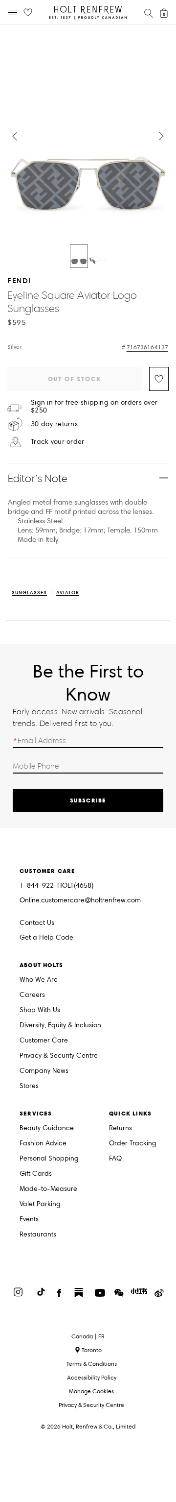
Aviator (67, 593)
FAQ (115, 1159)
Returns (120, 1128)
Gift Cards (36, 1174)
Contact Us (37, 923)
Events (29, 1219)
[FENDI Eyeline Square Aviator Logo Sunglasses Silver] (79, 256)
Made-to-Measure (48, 1189)
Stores (29, 1086)
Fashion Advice (43, 1143)
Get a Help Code (46, 938)
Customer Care (44, 1040)
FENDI (19, 280)
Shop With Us (40, 1010)
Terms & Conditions (91, 1363)
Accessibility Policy (91, 1377)
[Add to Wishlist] (159, 379)
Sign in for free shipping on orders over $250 (94, 406)
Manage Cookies (91, 1391)
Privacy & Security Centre (59, 1056)
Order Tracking (132, 1143)
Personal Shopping (49, 1159)
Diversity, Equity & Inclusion (60, 1025)
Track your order (57, 442)
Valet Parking (40, 1204)
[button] (15, 136)
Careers (32, 995)
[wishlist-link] (27, 12)
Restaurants (38, 1234)
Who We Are (39, 980)
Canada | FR (88, 1336)
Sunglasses (29, 593)
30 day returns (54, 424)
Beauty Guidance (47, 1128)
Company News (44, 1071)
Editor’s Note (38, 478)
